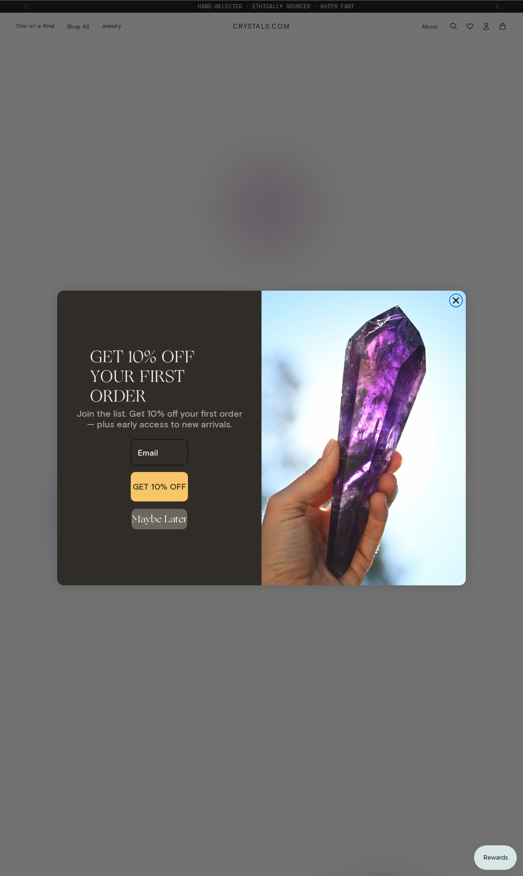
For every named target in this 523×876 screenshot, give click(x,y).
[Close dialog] (456, 300)
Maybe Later (159, 519)
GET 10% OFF (159, 486)
